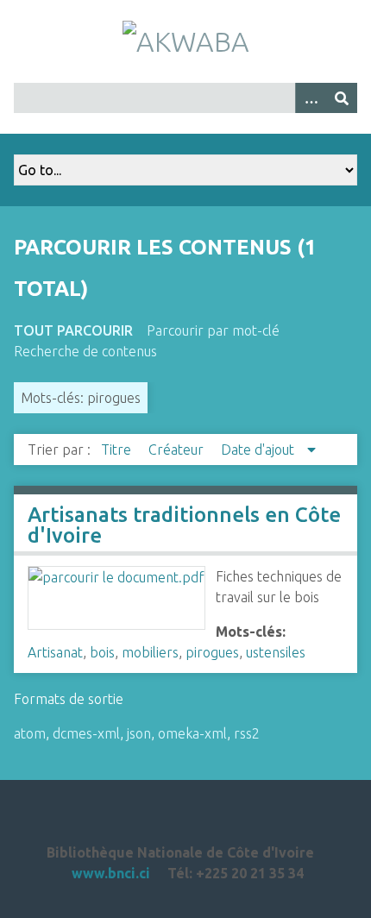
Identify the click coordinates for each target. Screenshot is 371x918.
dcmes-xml (86, 733)
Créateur (177, 449)
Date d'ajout (259, 449)
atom (30, 733)
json (139, 733)
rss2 (247, 733)
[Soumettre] (341, 98)
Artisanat (55, 652)
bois (102, 652)
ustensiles (275, 652)
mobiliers (150, 652)
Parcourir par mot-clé (213, 330)
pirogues (212, 652)
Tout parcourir (73, 330)
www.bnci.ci (111, 873)
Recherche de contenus (85, 351)
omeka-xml (192, 733)
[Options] (310, 98)
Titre (118, 449)
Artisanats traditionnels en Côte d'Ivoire (184, 525)
